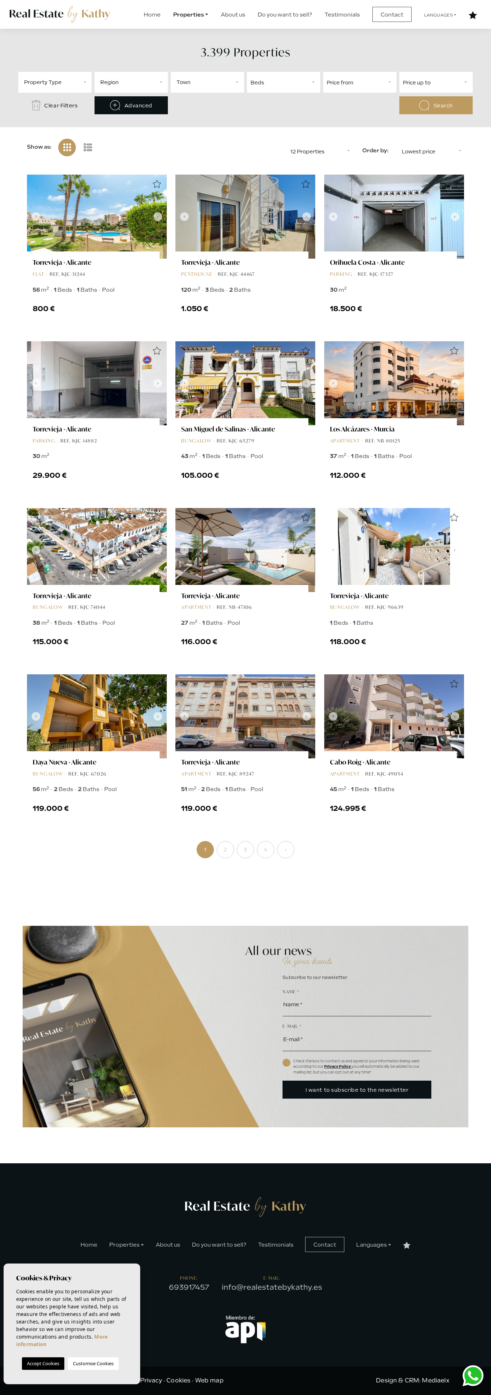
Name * (291, 991)
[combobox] (55, 82)
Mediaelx (435, 1380)
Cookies (178, 1380)
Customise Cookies (93, 1363)
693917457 (189, 1287)
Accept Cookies (43, 1363)
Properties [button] (188, 14)
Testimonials (342, 14)
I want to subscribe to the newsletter (357, 1090)
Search (442, 105)
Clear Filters (60, 105)
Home (152, 14)
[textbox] (77, 82)
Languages (438, 15)
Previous (34, 217)
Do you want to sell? (285, 14)
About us (233, 14)
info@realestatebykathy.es (272, 1287)
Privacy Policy (338, 1066)
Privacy (151, 1380)
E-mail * (292, 1026)
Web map (209, 1380)
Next (159, 217)
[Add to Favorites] (156, 184)
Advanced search (137, 108)
